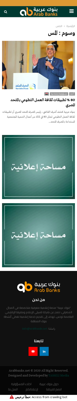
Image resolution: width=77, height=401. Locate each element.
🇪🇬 (46, 94)
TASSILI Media (58, 376)
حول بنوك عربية (49, 384)
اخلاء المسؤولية (21, 384)
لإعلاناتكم (32, 389)
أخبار (72, 94)
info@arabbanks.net (34, 329)
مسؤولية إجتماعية (59, 94)
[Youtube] (33, 351)
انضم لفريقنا (54, 389)
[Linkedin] (44, 351)
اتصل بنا (13, 389)
